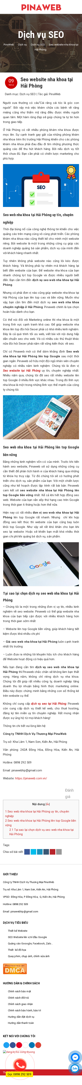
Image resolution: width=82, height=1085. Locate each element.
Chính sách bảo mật (19, 991)
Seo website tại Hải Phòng (21, 370)
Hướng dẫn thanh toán (21, 1022)
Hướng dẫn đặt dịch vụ (21, 1016)
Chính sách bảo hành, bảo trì (24, 1010)
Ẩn (47, 804)
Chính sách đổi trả (18, 997)
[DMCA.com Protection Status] (15, 968)
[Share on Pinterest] (52, 852)
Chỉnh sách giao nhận (20, 1004)
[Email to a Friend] (59, 852)
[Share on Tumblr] (46, 852)
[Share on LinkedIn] (40, 852)
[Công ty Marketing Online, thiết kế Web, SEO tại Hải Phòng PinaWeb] (41, 7)
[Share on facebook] (27, 852)
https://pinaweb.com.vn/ (31, 778)
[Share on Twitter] (33, 852)
